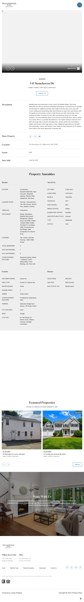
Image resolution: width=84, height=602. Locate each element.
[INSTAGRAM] (71, 567)
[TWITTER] (80, 567)
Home (3, 568)
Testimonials (42, 568)
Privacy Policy (77, 593)
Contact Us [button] (42, 93)
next (12, 68)
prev (8, 68)
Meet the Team (14, 568)
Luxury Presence (16, 593)
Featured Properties (28, 568)
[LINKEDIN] (76, 567)
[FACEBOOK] (67, 567)
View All (77, 464)
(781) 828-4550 (7, 558)
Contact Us (53, 568)
